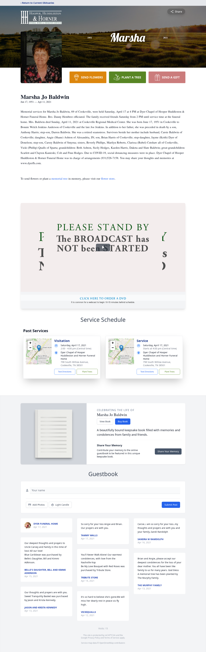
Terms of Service (111, 637)
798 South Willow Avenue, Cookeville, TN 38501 (75, 363)
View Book (105, 421)
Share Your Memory (168, 451)
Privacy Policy (94, 637)
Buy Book (123, 421)
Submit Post (170, 504)
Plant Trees (87, 371)
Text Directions (64, 371)
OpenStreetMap (106, 643)
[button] (39, 348)
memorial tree (59, 178)
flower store (108, 178)
